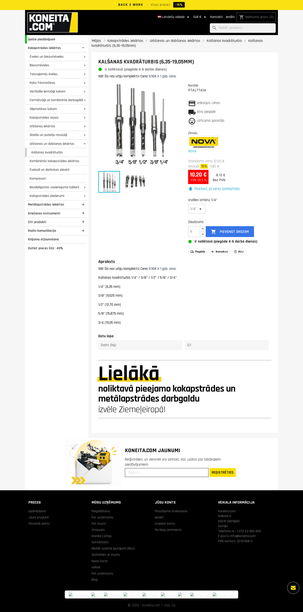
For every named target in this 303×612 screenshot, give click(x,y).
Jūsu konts (165, 502)
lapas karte (100, 561)
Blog (95, 579)
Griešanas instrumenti (44, 213)
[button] (214, 189)
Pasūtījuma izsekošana (171, 511)
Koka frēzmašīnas (42, 82)
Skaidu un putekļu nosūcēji (48, 135)
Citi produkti (37, 222)
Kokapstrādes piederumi (47, 196)
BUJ (241, 252)
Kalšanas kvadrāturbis (47, 152)
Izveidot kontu (165, 523)
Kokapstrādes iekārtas (44, 48)
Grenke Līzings (102, 536)
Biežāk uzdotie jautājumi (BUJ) (113, 548)
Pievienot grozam (230, 231)
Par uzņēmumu (102, 517)
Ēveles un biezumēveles (47, 56)
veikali (96, 567)
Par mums (99, 523)
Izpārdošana (37, 511)
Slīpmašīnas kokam (43, 109)
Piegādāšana (101, 511)
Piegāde (200, 252)
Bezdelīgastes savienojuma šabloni (54, 187)
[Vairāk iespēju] (293, 588)
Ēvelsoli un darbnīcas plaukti (49, 169)
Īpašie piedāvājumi (41, 39)
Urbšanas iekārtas (42, 126)
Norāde (193, 85)
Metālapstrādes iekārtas (46, 204)
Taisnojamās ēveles (44, 74)
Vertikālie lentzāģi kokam (47, 91)
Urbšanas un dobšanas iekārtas (52, 143)
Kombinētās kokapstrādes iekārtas (54, 161)
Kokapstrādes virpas (44, 117)
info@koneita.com (243, 536)
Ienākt (230, 17)
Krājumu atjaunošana (43, 239)
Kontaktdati (100, 542)
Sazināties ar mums (106, 554)
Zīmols (192, 133)
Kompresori (38, 178)
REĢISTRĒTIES (223, 472)
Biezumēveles (39, 65)
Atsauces (98, 530)
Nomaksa (222, 252)
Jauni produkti (38, 517)
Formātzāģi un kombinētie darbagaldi (56, 100)
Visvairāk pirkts (39, 523)
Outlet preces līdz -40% (45, 248)
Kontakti (216, 17)
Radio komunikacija (42, 230)
